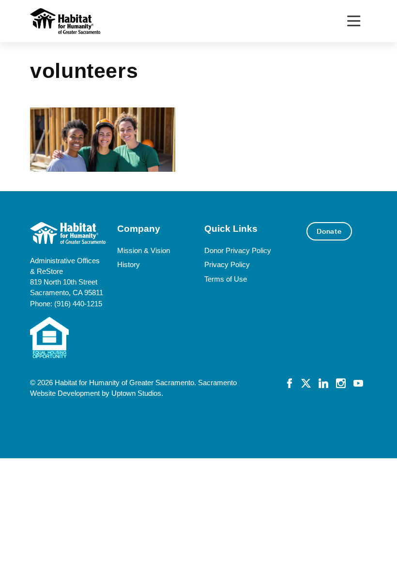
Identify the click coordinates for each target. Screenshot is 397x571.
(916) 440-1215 (78, 304)
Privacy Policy (227, 265)
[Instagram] (341, 383)
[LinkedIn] (323, 383)
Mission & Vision (143, 251)
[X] (306, 383)
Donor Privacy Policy (237, 251)
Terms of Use (225, 279)
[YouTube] (358, 383)
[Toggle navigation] (353, 21)
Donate (329, 231)
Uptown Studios (136, 393)
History (128, 265)
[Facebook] (289, 383)
